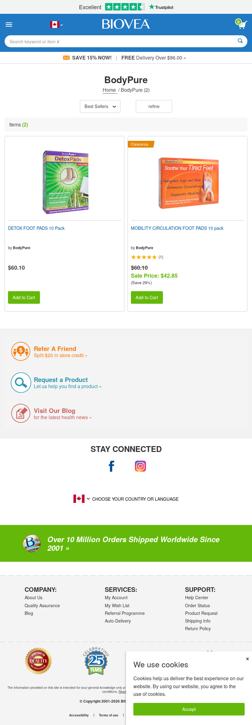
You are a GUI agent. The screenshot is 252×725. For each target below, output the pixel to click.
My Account (116, 597)
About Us (33, 597)
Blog (29, 613)
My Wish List (117, 605)
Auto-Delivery (118, 621)
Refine (153, 106)
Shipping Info (198, 621)
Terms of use (108, 715)
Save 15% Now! (92, 57)
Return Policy (198, 628)
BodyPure (21, 247)
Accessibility (79, 715)
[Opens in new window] (112, 466)
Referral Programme (125, 613)
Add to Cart (24, 297)
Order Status (197, 605)
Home (110, 89)
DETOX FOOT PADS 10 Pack (36, 228)
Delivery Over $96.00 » (153, 57)
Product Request (201, 613)
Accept (189, 709)
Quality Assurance (42, 605)
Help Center (196, 597)
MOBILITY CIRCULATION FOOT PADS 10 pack (177, 228)
